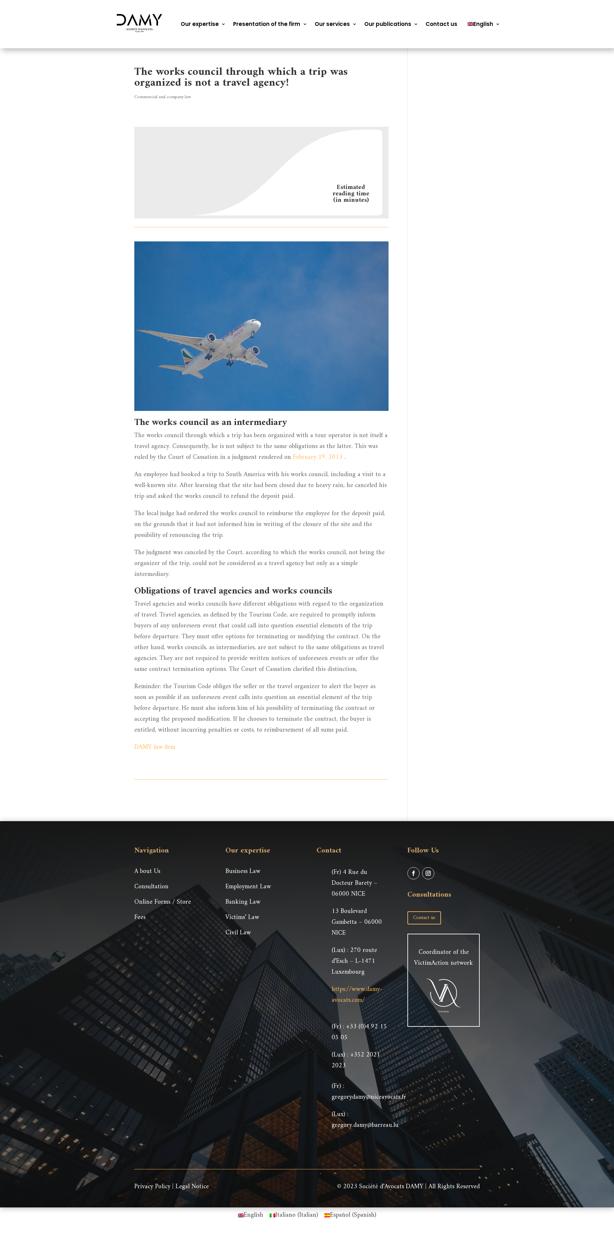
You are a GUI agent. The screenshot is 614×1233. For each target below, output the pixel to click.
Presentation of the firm (266, 24)
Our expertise (200, 24)
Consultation (151, 886)
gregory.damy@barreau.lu (365, 1125)
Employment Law (248, 886)
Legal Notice (192, 1186)
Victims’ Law (242, 917)
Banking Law (242, 902)
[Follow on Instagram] (428, 873)
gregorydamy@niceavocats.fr (369, 1097)
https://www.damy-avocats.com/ (357, 995)
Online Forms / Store (162, 902)
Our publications (387, 24)
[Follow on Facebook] (413, 873)
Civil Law (238, 932)
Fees (140, 917)
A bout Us (147, 871)
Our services (332, 24)
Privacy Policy (152, 1186)
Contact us (441, 24)
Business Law (242, 871)
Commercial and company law (162, 97)
